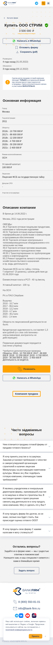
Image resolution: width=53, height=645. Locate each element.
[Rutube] (34, 615)
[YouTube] (27, 615)
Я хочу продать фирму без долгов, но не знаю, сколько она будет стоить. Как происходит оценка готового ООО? (23, 517)
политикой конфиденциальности (19, 630)
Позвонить (29, 369)
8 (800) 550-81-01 (29, 601)
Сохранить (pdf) (28, 52)
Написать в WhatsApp (29, 41)
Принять (35, 636)
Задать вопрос (26, 570)
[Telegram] (17, 615)
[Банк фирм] (9, 3)
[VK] (21, 615)
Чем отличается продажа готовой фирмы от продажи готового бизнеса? (25, 446)
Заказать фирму (43, 3)
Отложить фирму (28, 47)
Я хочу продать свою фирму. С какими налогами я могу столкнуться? (22, 531)
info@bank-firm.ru (29, 608)
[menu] (48, 3)
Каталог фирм (12, 18)
